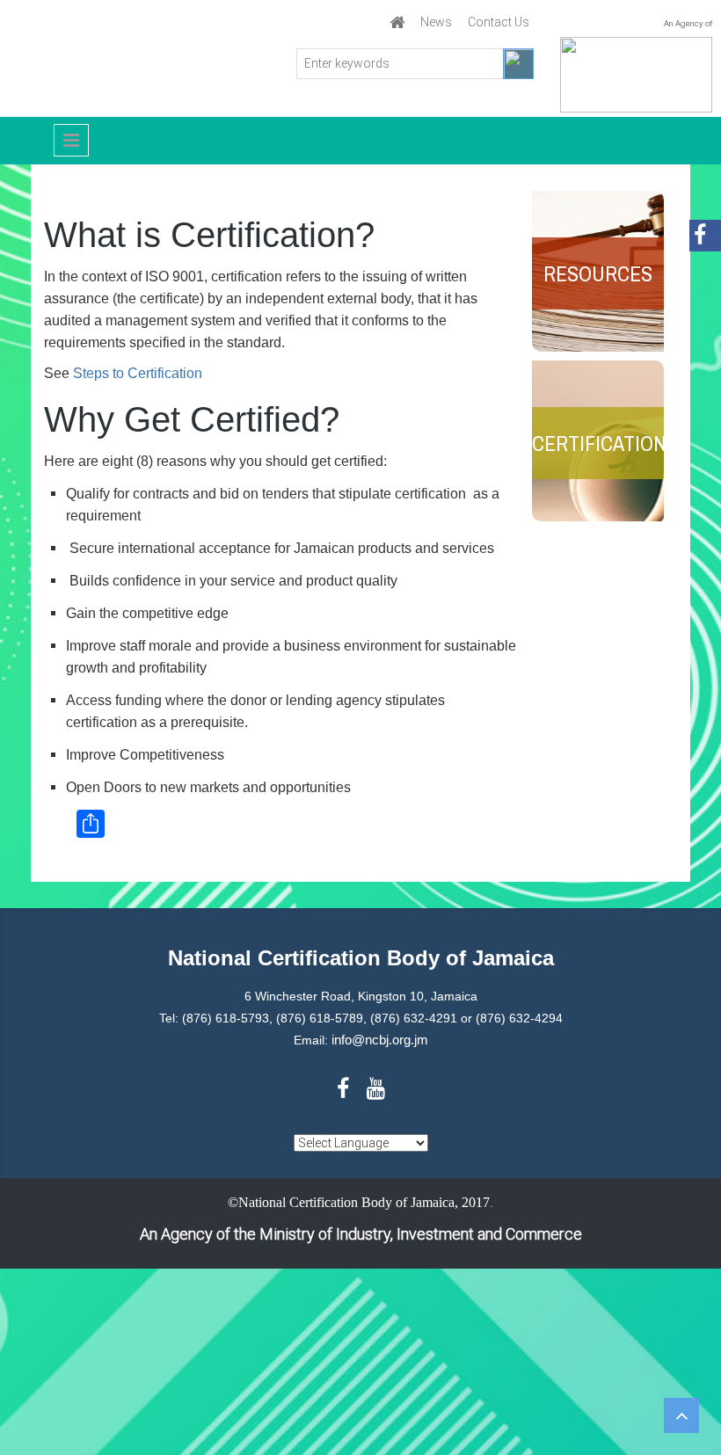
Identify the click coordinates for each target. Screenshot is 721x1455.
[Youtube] (375, 1092)
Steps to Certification (137, 373)
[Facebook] (344, 1092)
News (436, 22)
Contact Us (498, 22)
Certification (598, 443)
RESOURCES (597, 273)
